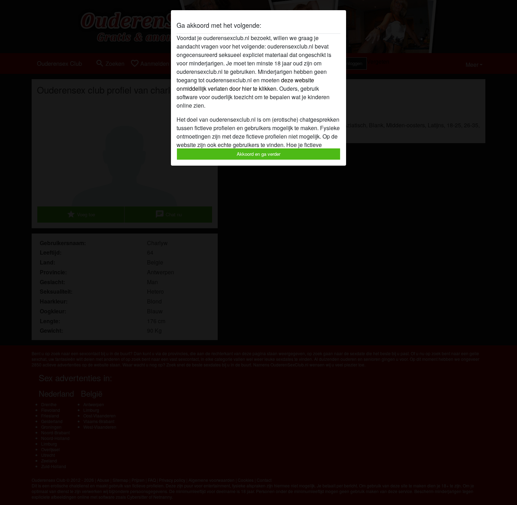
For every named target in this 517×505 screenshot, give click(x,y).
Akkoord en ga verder (258, 154)
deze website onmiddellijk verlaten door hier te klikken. (245, 84)
